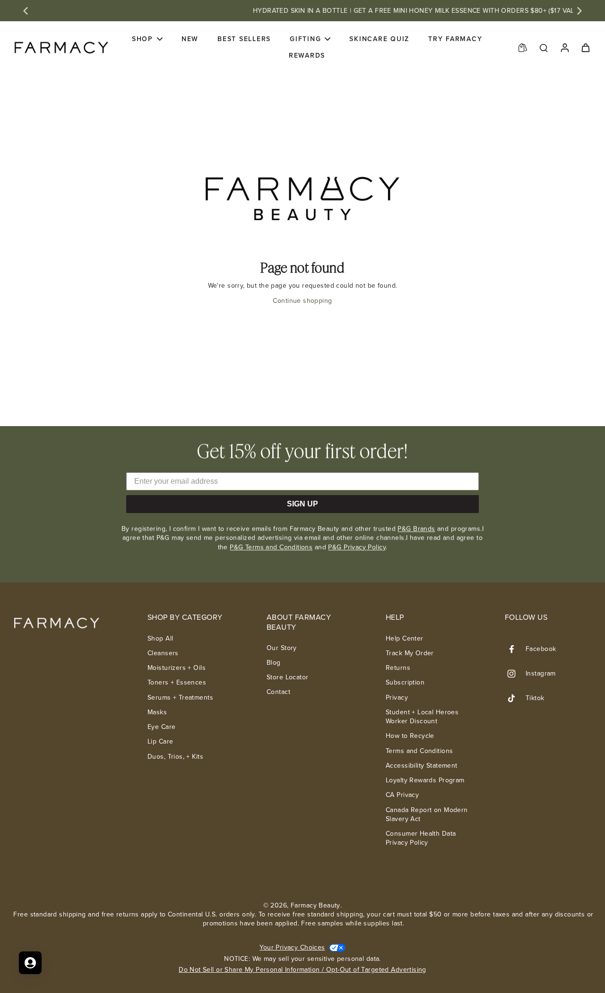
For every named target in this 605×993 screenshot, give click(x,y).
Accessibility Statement (422, 765)
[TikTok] (515, 698)
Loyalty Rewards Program (425, 780)
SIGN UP (302, 504)
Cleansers (163, 653)
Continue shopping (302, 301)
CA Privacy (402, 794)
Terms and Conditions (419, 750)
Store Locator (287, 677)
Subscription (405, 682)
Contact (278, 691)
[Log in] (564, 47)
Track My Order (410, 653)
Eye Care (161, 726)
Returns (398, 667)
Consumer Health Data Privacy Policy (421, 838)
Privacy (397, 697)
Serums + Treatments (180, 697)
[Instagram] (515, 673)
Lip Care (160, 741)
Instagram (541, 673)
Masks (157, 712)
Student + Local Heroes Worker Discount (422, 717)
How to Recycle (410, 735)
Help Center (405, 638)
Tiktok (535, 697)
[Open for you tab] (30, 962)
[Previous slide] (25, 10)
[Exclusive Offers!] (522, 47)
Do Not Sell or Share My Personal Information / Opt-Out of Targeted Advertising (302, 969)
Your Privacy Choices (292, 947)
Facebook (541, 648)
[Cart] (585, 47)
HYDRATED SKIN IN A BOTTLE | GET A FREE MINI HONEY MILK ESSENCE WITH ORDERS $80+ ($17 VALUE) (304, 11)
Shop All (160, 638)
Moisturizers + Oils (176, 667)
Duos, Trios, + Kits (175, 756)
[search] (543, 47)
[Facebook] (515, 649)
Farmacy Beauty (315, 905)
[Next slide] (579, 10)
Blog (274, 662)
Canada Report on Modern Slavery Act (427, 814)
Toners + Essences (176, 682)
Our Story (282, 647)
